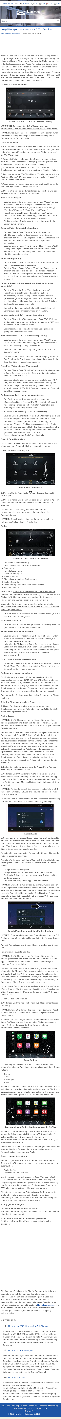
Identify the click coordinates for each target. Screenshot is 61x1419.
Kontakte (33, 1406)
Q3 (18, 4)
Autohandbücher (7, 3)
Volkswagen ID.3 (21, 1408)
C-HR (58, 4)
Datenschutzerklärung (48, 1406)
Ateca (50, 4)
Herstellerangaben (45, 1305)
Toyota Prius (30, 1411)
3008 (43, 4)
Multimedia (16, 33)
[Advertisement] (30, 44)
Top (8, 1406)
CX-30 (35, 4)
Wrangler (26, 4)
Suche (24, 1406)
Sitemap (15, 1406)
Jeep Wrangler (6, 33)
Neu (3, 1406)
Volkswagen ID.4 (38, 1408)
